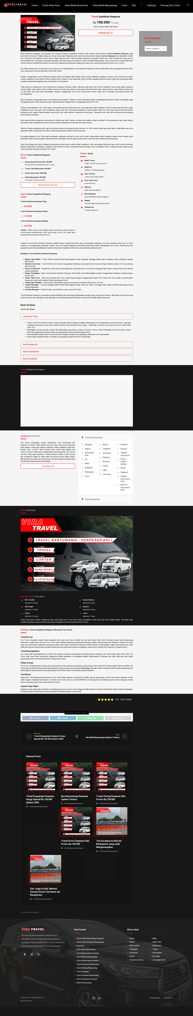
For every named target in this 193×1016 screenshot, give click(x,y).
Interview (80, 946)
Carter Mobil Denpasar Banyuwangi (90, 942)
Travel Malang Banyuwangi (87, 968)
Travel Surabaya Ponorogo (87, 979)
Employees (156, 945)
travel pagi (85, 668)
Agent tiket (157, 942)
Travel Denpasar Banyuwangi (88, 964)
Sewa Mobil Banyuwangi (86, 949)
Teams (155, 949)
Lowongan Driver (159, 960)
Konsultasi (133, 953)
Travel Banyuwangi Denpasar (38, 806)
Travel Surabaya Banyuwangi (88, 975)
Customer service (136, 960)
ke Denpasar (110, 56)
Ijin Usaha (156, 956)
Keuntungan (157, 953)
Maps (154, 938)
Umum (131, 956)
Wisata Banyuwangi (84, 983)
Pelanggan (133, 949)
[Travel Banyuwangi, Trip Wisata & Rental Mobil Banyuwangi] (15, 4)
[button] (188, 5)
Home (131, 938)
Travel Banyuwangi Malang (87, 957)
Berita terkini (134, 945)
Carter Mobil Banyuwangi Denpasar (90, 938)
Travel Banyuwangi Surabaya (88, 960)
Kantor (132, 942)
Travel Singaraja (83, 972)
